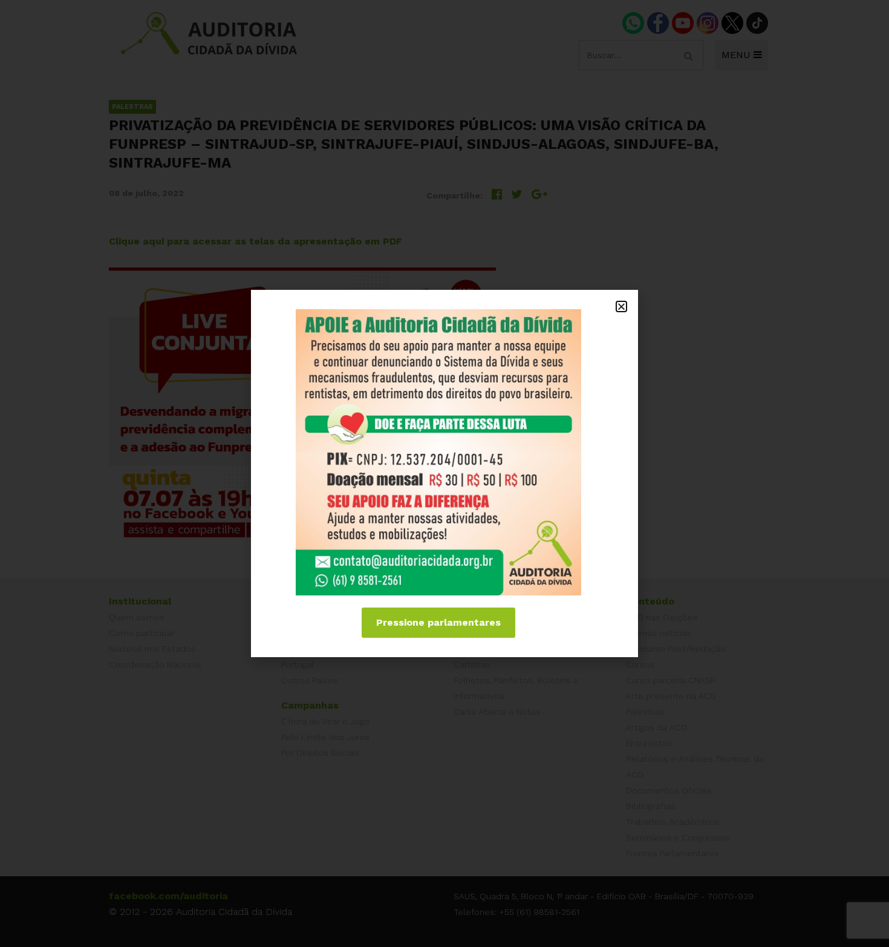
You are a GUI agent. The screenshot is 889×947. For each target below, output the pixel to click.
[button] (621, 306)
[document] (444, 473)
